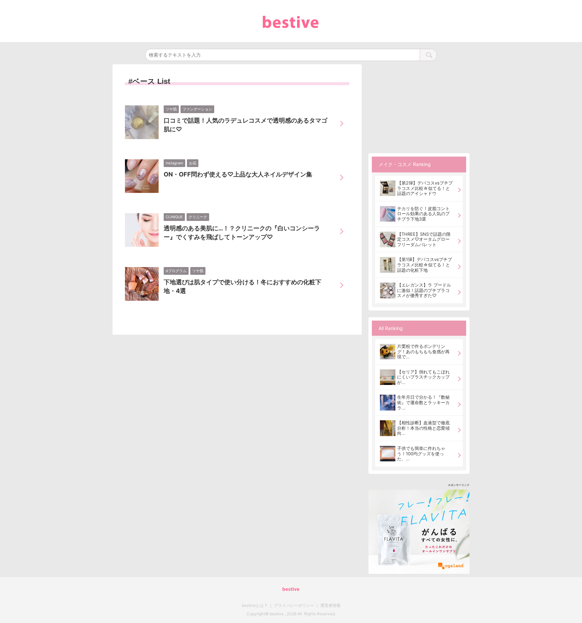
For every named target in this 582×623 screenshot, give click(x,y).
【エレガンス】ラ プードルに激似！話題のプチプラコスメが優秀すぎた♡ (424, 290)
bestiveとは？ (255, 605)
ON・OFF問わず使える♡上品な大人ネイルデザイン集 (238, 174)
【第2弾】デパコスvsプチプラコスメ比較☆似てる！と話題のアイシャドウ (425, 188)
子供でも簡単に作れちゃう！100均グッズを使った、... (421, 453)
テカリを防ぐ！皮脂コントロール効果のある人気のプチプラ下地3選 (423, 214)
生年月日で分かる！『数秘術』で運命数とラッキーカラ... (423, 402)
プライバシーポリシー (294, 605)
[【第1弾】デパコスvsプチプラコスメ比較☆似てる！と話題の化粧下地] (387, 264)
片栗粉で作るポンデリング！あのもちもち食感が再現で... (423, 351)
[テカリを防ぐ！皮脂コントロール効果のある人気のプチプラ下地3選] (387, 214)
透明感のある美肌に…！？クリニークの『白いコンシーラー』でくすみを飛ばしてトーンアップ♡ (242, 232)
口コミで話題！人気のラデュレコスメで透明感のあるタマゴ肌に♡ (245, 125)
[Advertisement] (419, 106)
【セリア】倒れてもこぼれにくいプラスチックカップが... (423, 377)
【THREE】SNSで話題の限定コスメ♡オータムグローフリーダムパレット (424, 239)
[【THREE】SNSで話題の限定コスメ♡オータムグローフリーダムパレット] (387, 239)
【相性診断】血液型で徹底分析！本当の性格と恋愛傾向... (423, 428)
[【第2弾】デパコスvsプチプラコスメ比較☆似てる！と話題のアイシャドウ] (387, 188)
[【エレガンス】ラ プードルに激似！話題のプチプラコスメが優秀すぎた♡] (387, 290)
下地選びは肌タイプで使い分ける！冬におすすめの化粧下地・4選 (242, 286)
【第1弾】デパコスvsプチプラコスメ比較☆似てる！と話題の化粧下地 (424, 264)
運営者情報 (330, 605)
